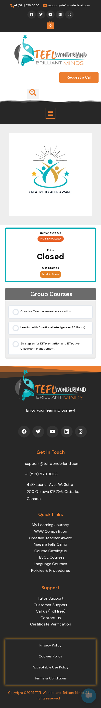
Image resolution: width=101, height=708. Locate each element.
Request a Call (79, 77)
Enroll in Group (50, 274)
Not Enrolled (50, 238)
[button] (50, 113)
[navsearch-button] (33, 94)
